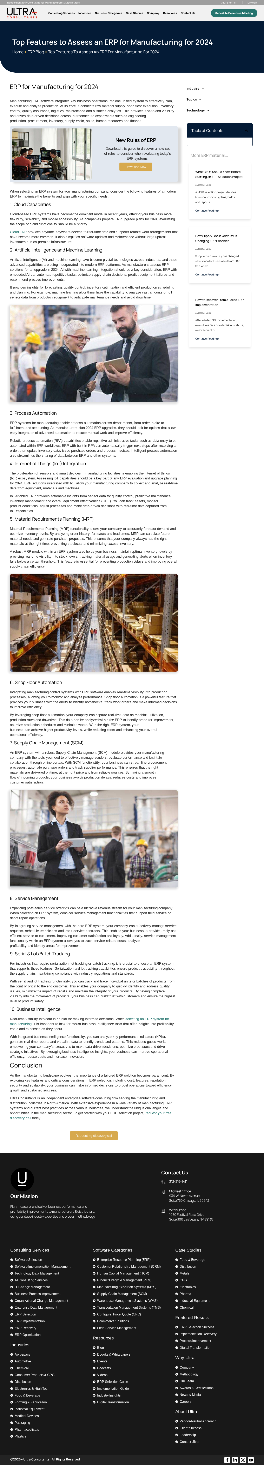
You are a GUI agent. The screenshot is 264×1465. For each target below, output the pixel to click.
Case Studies (134, 13)
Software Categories (108, 13)
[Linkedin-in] (235, 1460)
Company (153, 13)
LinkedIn (252, 2)
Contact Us (188, 13)
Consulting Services (61, 13)
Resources (170, 13)
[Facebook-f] (227, 1460)
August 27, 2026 (203, 184)
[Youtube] (251, 1460)
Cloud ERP (18, 232)
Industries (84, 13)
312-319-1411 (229, 2)
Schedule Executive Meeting (234, 13)
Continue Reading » (207, 210)
